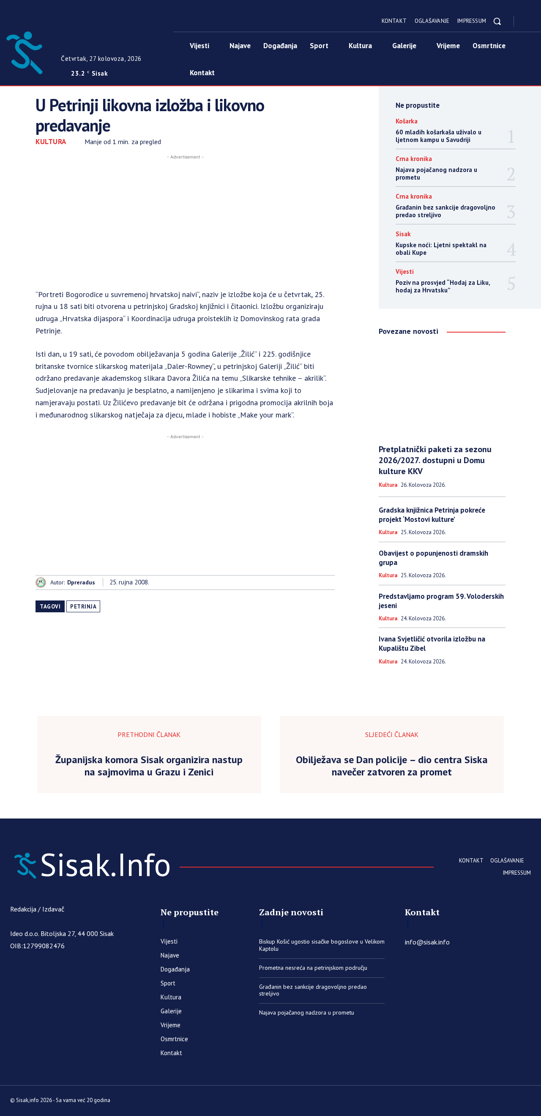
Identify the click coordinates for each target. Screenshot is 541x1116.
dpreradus (81, 582)
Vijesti (405, 271)
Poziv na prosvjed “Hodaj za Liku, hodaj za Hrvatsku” (443, 286)
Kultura (51, 141)
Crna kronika (414, 159)
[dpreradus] (43, 582)
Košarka (407, 121)
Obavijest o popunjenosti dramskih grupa (433, 557)
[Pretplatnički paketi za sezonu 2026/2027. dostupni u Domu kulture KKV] (442, 391)
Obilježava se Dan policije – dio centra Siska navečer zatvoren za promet (392, 766)
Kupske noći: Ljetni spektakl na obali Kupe (441, 248)
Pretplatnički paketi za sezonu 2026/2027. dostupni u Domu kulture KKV (435, 460)
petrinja (83, 606)
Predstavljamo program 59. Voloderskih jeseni (441, 601)
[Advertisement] (185, 220)
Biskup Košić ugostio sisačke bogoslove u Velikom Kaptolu (322, 945)
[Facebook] (527, 21)
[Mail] (527, 1102)
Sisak (403, 234)
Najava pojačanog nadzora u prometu (436, 173)
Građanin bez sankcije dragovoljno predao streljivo (445, 211)
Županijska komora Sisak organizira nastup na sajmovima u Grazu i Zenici (149, 766)
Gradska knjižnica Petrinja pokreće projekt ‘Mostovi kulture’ (432, 514)
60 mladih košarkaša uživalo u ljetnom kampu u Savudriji (438, 136)
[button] (497, 21)
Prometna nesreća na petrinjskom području (313, 967)
